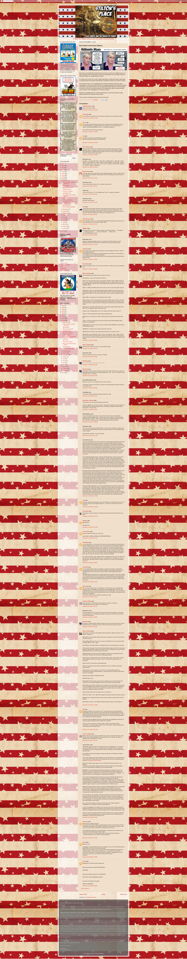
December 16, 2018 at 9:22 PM (90, 885)
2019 (63, 177)
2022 (63, 171)
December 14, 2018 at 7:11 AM (90, 244)
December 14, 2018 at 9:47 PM (90, 606)
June (64, 218)
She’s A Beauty (86, 146)
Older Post (123, 894)
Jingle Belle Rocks (67, 189)
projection (85, 454)
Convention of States (65, 264)
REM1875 (85, 228)
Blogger (102, 953)
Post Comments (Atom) (91, 897)
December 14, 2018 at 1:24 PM (90, 538)
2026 (63, 163)
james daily (85, 586)
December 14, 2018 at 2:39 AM (90, 186)
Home (103, 894)
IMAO (61, 266)
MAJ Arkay (85, 361)
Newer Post (83, 894)
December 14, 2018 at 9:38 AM (90, 409)
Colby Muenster (87, 219)
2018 (63, 178)
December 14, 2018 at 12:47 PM (90, 527)
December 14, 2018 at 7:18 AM (90, 259)
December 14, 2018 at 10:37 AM (90, 495)
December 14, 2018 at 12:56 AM (90, 167)
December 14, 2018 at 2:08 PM (90, 562)
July (64, 217)
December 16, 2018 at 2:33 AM (90, 857)
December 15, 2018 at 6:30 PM (90, 817)
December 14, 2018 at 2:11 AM (90, 177)
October (65, 211)
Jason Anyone (86, 531)
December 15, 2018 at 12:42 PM (90, 729)
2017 (63, 230)
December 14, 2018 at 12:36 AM (90, 131)
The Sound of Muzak (67, 200)
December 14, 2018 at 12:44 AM (90, 154)
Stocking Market (66, 205)
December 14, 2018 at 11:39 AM (90, 506)
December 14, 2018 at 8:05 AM (90, 348)
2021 (63, 173)
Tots (84, 500)
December (65, 180)
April (64, 222)
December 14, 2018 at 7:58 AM (90, 269)
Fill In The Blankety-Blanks (69, 206)
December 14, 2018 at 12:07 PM (90, 516)
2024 (63, 167)
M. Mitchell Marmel (87, 106)
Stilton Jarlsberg (87, 273)
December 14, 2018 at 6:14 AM (90, 202)
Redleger (85, 520)
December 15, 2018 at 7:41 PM (90, 837)
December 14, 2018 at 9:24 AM (90, 396)
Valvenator (85, 821)
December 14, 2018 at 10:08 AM (90, 421)
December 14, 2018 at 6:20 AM (90, 214)
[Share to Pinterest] (107, 100)
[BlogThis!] (103, 100)
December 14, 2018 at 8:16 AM (90, 356)
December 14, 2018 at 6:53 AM (90, 224)
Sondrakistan (63, 268)
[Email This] (101, 100)
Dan (84, 136)
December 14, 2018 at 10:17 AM (90, 435)
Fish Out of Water (87, 601)
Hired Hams (65, 198)
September (65, 213)
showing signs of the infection (94, 760)
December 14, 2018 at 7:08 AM (90, 234)
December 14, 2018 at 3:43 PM (90, 581)
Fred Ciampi (86, 263)
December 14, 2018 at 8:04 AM (90, 340)
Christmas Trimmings (68, 191)
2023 (63, 169)
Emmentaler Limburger (88, 400)
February (65, 226)
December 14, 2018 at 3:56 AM (90, 194)
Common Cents (63, 263)
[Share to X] (104, 100)
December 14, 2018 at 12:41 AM (90, 142)
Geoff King (85, 248)
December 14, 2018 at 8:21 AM (90, 364)
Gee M (84, 842)
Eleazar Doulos (86, 171)
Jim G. (84, 122)
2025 (63, 165)
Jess (84, 206)
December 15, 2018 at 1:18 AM (90, 617)
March (64, 224)
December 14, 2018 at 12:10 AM (90, 109)
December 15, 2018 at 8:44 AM (90, 626)
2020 (63, 175)
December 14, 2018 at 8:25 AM (90, 375)
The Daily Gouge (64, 270)
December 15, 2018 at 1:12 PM (90, 740)
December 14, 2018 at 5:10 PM (90, 596)
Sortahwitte (85, 114)
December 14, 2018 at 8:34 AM (90, 387)
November (65, 209)
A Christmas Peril (67, 193)
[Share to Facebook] (105, 100)
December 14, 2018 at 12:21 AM (90, 118)
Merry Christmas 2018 (68, 187)
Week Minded (66, 185)
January (65, 228)
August (65, 215)
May (64, 220)
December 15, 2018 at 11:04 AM (90, 704)
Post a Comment (85, 888)
